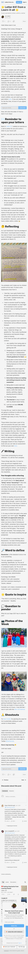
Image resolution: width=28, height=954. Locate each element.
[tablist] (8, 791)
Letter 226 (4, 890)
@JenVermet (10, 741)
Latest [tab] (7, 882)
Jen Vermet (8, 16)
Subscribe (19, 2)
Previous (6, 780)
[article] (14, 890)
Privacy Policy (19, 938)
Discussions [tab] (13, 882)
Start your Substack (10, 946)
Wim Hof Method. (19, 709)
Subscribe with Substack (15, 931)
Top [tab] (3, 882)
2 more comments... (6, 874)
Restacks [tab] (11, 791)
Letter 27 (9, 126)
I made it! (4, 898)
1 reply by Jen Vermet (11, 825)
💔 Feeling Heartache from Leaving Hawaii (10, 887)
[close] (23, 904)
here (10, 99)
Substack (6, 950)
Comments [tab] (5, 791)
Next (23, 780)
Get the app (22, 946)
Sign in (24, 2)
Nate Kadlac (7, 719)
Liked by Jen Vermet (10, 807)
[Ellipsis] (26, 805)
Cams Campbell (9, 831)
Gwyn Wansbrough (10, 805)
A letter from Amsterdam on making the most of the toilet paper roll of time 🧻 (9, 901)
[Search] (25, 882)
